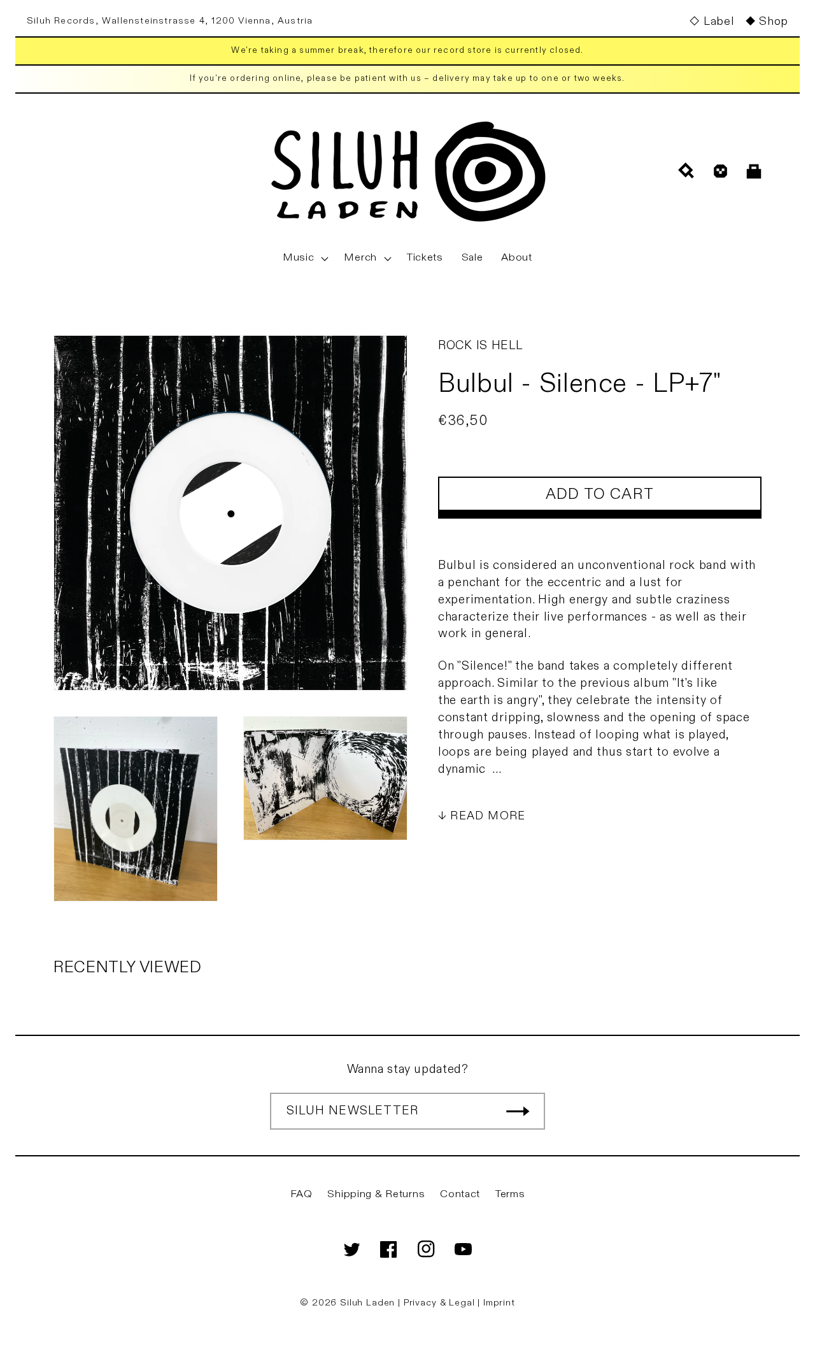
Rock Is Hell (480, 345)
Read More (487, 815)
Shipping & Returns (376, 1194)
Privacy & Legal (441, 1303)
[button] (304, 258)
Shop (773, 21)
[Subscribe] (517, 1111)
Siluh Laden (367, 1303)
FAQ (301, 1194)
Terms (510, 1194)
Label (719, 21)
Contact (460, 1194)
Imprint (499, 1303)
